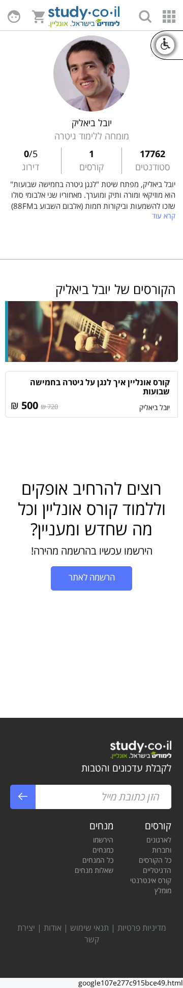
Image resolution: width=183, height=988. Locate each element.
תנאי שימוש (89, 927)
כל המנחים (97, 860)
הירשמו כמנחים (103, 845)
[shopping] (38, 16)
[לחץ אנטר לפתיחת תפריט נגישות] (165, 45)
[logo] (83, 18)
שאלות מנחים (94, 870)
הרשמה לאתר (92, 577)
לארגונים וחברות (158, 845)
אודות (53, 927)
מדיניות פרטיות (141, 927)
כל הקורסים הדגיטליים (155, 865)
